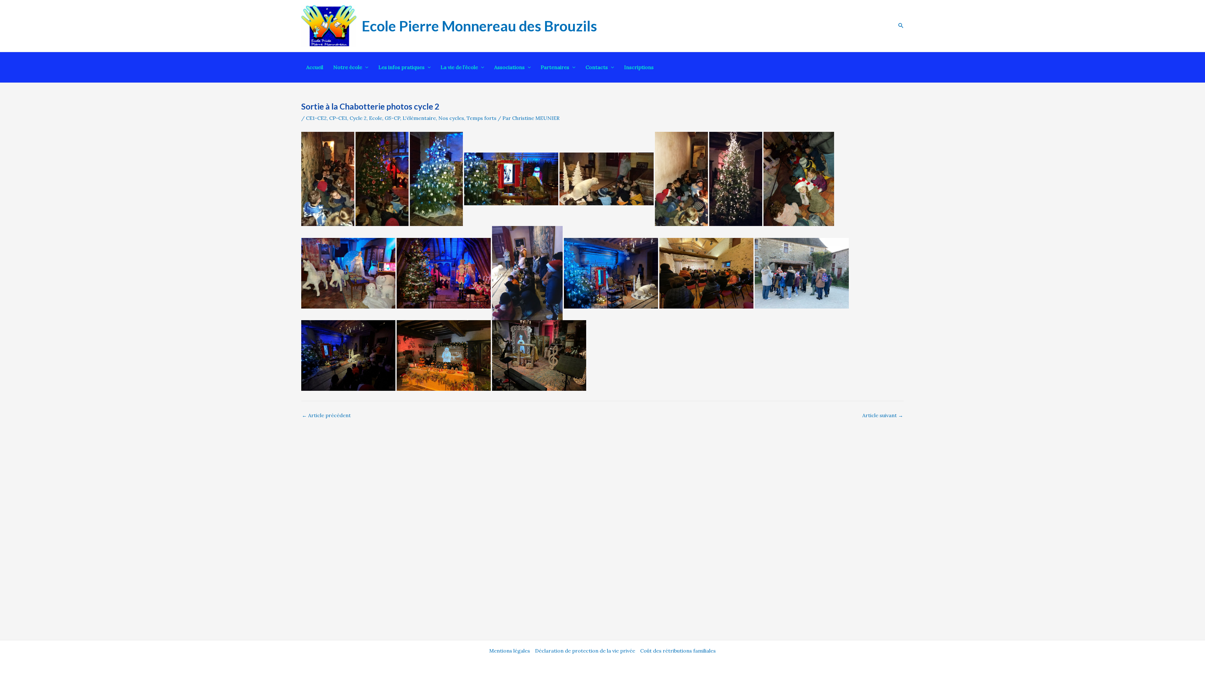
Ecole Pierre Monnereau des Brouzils (479, 26)
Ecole (375, 118)
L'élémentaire (419, 118)
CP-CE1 (338, 118)
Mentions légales (509, 651)
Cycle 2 (358, 118)
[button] (901, 26)
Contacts (597, 67)
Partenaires (555, 67)
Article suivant (882, 415)
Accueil (314, 67)
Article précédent (326, 415)
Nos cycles (451, 118)
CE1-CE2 (316, 118)
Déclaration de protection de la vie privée (585, 651)
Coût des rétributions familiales (678, 651)
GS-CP (392, 118)
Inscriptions (639, 67)
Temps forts (481, 118)
